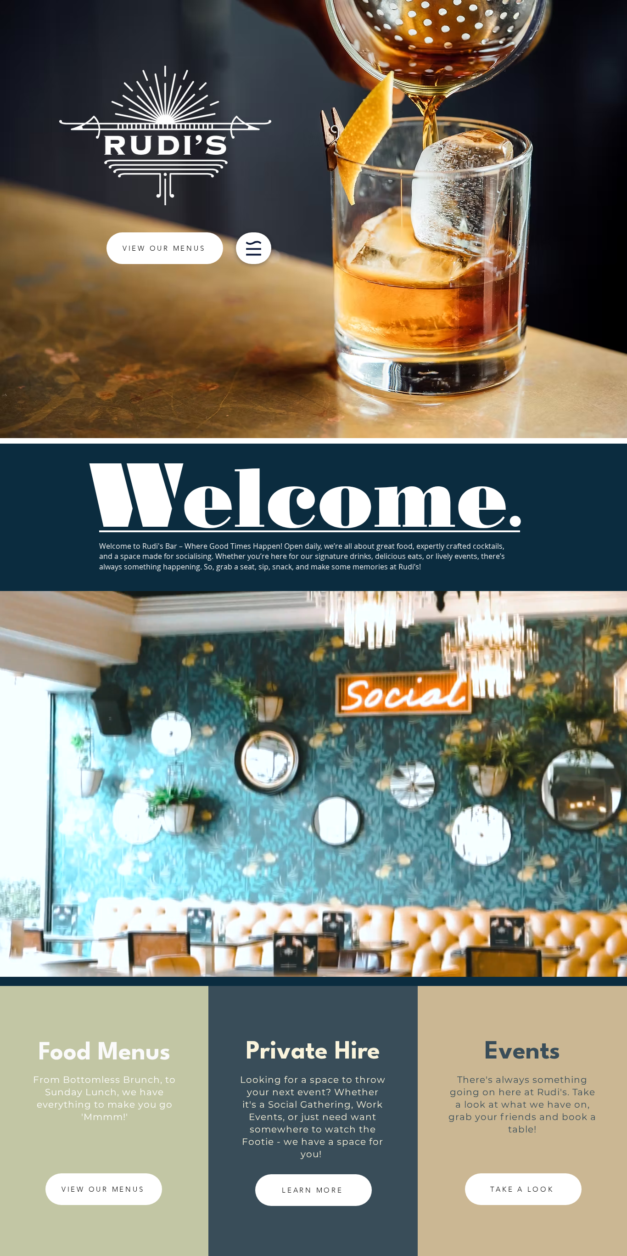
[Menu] (253, 248)
